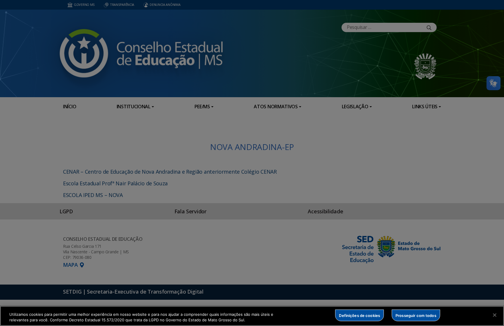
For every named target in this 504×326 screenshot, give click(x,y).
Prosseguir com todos (416, 315)
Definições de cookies (359, 315)
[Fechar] (494, 315)
